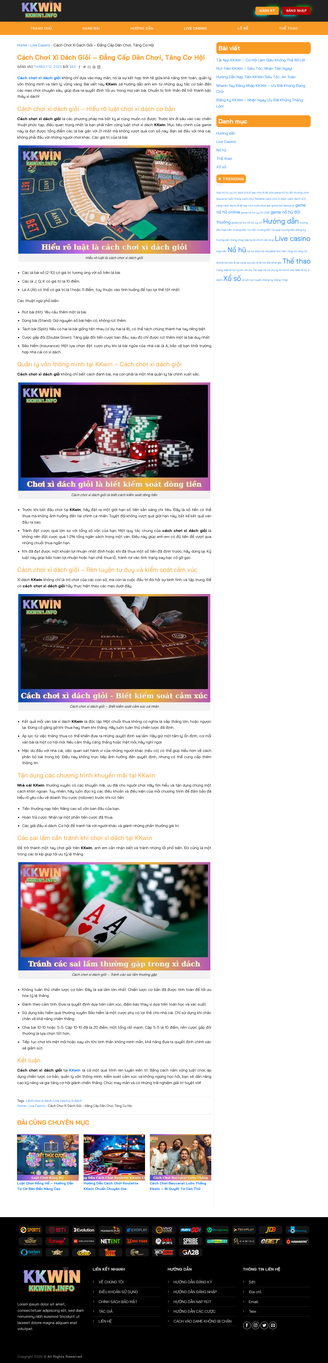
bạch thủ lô (244, 192)
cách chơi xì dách (39, 1101)
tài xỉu (248, 270)
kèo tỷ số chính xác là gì (259, 240)
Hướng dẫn (141, 28)
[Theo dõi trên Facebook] (247, 1326)
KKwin (74, 1070)
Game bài (91, 28)
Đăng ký (268, 280)
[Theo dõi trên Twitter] (264, 1326)
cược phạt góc (262, 205)
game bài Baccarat (283, 205)
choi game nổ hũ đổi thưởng (286, 192)
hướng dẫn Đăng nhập (230, 240)
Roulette (270, 251)
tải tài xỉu (269, 270)
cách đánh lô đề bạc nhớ (238, 205)
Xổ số (221, 166)
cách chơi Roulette (253, 198)
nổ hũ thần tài (256, 251)
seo (73, 67)
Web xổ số (301, 270)
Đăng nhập (281, 280)
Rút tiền (281, 251)
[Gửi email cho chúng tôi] (273, 1326)
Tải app (257, 270)
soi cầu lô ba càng (235, 262)
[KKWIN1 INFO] (42, 11)
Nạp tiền (221, 251)
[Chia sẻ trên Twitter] (84, 67)
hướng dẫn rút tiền (244, 230)
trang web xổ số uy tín (229, 270)
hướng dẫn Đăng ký (293, 230)
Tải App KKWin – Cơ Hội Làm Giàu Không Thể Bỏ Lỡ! (260, 60)
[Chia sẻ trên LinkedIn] (99, 67)
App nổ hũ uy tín (226, 192)
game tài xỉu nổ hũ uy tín (246, 222)
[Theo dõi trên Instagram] (256, 1326)
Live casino (61, 1101)
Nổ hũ (221, 150)
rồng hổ (292, 251)
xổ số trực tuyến (252, 280)
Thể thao (288, 28)
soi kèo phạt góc (272, 262)
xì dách (76, 1101)
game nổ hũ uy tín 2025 (255, 212)
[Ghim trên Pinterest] (94, 67)
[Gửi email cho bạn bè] (89, 67)
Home (22, 45)
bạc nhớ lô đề (260, 192)
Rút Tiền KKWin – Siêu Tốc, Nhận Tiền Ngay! (254, 68)
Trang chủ (41, 28)
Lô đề (242, 28)
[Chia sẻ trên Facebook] (79, 67)
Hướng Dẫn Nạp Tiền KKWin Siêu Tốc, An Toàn (256, 76)
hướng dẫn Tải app (268, 230)
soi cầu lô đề (254, 262)
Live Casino (195, 28)
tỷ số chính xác (285, 270)
